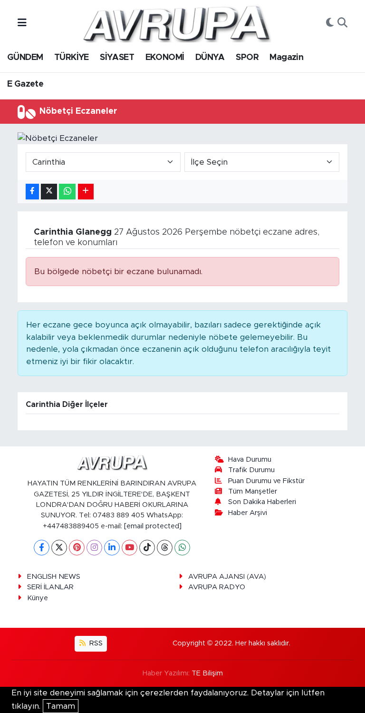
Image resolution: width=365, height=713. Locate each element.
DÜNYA (210, 57)
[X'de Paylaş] (49, 191)
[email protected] (153, 526)
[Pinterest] (77, 547)
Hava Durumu (249, 459)
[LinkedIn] (112, 547)
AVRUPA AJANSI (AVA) (227, 576)
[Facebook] (41, 547)
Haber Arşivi (247, 512)
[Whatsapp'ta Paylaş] (67, 191)
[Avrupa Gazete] (176, 22)
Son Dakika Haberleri (262, 501)
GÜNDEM (25, 57)
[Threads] (165, 547)
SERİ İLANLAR (50, 587)
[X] (59, 547)
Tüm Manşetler (252, 491)
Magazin (286, 57)
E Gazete (25, 84)
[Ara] (342, 23)
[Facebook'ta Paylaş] (32, 191)
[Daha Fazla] (86, 191)
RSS (95, 643)
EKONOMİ (164, 57)
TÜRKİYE (71, 57)
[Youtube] (129, 547)
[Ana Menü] (22, 23)
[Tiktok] (147, 547)
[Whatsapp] (182, 547)
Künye (37, 598)
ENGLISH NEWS (53, 576)
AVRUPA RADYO (216, 587)
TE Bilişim (207, 673)
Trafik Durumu (251, 470)
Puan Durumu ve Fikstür (266, 481)
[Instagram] (94, 547)
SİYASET (117, 57)
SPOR (247, 57)
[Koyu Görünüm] (330, 23)
